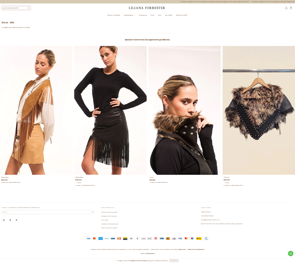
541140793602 (205, 212)
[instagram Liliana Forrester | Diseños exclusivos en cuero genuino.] (4, 220)
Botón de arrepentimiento (196, 249)
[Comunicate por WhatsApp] (290, 253)
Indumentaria (128, 15)
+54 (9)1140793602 (207, 216)
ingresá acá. (182, 249)
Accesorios (143, 15)
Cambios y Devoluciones (109, 224)
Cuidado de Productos (109, 216)
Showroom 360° (181, 15)
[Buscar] (28, 8)
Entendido (174, 260)
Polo (159, 15)
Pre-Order (168, 15)
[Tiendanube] (147, 254)
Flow (152, 15)
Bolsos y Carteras (114, 15)
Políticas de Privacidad (109, 212)
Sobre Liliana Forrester (109, 228)
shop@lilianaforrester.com (210, 220)
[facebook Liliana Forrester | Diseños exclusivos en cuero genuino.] (10, 220)
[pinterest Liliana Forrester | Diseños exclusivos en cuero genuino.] (16, 220)
